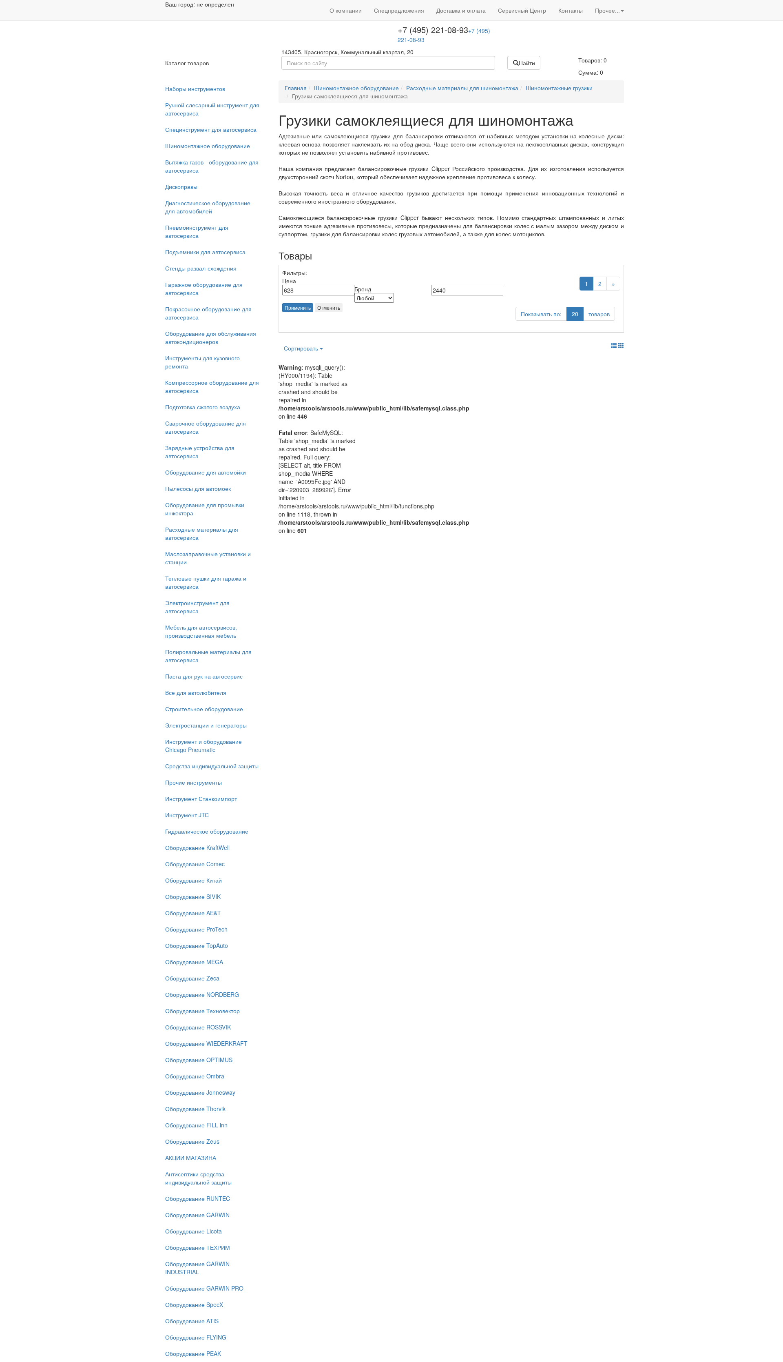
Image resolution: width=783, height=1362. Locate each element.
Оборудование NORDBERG (202, 994)
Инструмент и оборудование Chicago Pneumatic (203, 745)
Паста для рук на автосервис (204, 676)
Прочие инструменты (193, 782)
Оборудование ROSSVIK (198, 1027)
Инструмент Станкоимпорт (201, 798)
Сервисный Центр (522, 10)
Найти (527, 63)
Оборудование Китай (193, 880)
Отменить (328, 307)
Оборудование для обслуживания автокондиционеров (210, 337)
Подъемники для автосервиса (205, 252)
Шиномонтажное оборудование (207, 146)
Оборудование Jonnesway (200, 1092)
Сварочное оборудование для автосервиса (205, 427)
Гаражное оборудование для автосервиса (204, 288)
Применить (298, 307)
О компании (346, 10)
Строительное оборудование (204, 709)
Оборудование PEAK (193, 1353)
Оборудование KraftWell (197, 847)
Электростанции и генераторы (206, 725)
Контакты (570, 10)
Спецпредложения (399, 10)
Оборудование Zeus (192, 1141)
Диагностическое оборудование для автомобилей (207, 207)
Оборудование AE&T (193, 913)
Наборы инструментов (195, 88)
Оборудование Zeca (192, 978)
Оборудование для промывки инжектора (204, 509)
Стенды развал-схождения (201, 268)
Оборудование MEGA (194, 962)
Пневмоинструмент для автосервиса (196, 231)
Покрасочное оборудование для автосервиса (208, 313)
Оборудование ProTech (196, 929)
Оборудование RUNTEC (197, 1198)
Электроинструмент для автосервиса (197, 607)
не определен (215, 4)
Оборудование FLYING (195, 1337)
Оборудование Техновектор (202, 1011)
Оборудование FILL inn (196, 1125)
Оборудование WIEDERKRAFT (206, 1043)
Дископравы (181, 186)
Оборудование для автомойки (205, 472)
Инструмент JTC (187, 815)
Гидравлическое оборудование (206, 831)
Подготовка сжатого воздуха (202, 407)
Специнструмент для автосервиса (211, 129)
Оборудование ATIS (192, 1321)
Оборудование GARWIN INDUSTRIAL (197, 1268)
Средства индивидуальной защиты (212, 766)
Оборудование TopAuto (196, 945)
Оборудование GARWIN (197, 1215)
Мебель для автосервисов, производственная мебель (201, 631)
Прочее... (607, 10)
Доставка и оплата (461, 10)
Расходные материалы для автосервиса (201, 533)
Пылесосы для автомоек (198, 488)
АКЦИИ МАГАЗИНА (190, 1157)
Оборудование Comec (195, 864)
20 (575, 314)
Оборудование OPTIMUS (198, 1060)
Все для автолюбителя (195, 692)
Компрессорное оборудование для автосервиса (212, 386)
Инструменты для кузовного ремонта (202, 362)
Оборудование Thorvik (195, 1109)
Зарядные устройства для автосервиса (199, 452)
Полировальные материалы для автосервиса (208, 656)
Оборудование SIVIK (193, 896)
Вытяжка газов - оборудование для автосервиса (212, 166)
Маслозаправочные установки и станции (208, 558)
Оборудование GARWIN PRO (204, 1288)
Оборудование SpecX (194, 1304)
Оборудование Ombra (194, 1076)
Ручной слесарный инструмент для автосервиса (212, 109)
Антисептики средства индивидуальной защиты (198, 1178)
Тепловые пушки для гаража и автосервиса (205, 582)
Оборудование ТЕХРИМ (197, 1247)
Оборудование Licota (193, 1231)
